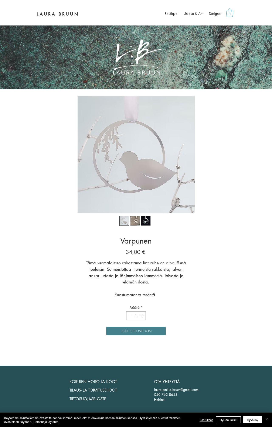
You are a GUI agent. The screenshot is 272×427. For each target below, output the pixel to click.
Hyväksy (252, 420)
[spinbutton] (136, 316)
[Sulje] (266, 420)
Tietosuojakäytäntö (45, 422)
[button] (229, 12)
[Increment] (142, 316)
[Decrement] (130, 316)
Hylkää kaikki (228, 420)
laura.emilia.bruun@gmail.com (176, 390)
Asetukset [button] (206, 420)
